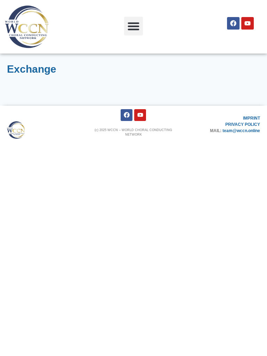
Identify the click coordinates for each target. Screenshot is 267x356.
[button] (133, 26)
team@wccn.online (241, 130)
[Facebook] (233, 23)
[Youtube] (247, 23)
